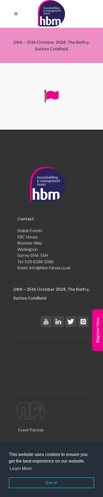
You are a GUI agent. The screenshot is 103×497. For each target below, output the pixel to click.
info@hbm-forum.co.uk (49, 267)
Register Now (97, 330)
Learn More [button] (21, 468)
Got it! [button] (51, 482)
